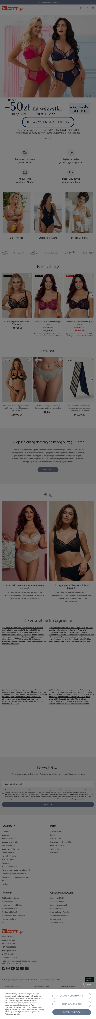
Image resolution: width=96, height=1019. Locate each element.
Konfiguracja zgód (72, 1004)
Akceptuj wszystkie (72, 1012)
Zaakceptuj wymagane (71, 996)
